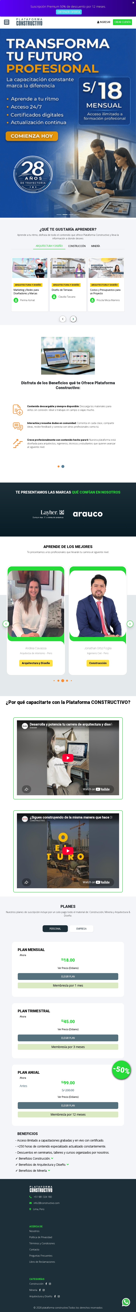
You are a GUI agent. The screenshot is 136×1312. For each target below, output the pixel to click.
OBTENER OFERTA (69, 12)
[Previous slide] (62, 319)
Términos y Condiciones (42, 1243)
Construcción (36, 1283)
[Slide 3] (70, 215)
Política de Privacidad (40, 1237)
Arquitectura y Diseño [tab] (49, 245)
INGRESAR (104, 22)
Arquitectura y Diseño (40, 1296)
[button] (62, 466)
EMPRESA (81, 928)
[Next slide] (73, 319)
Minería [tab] (95, 246)
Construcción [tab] (77, 246)
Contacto (34, 1249)
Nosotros (34, 1231)
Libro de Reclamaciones (42, 1261)
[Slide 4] (76, 215)
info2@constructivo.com (46, 1203)
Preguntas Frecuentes (40, 1255)
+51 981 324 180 (42, 1196)
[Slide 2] (65, 215)
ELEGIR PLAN (68, 976)
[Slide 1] (59, 215)
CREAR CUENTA (122, 22)
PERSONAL (55, 928)
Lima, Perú (37, 1209)
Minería (33, 1290)
